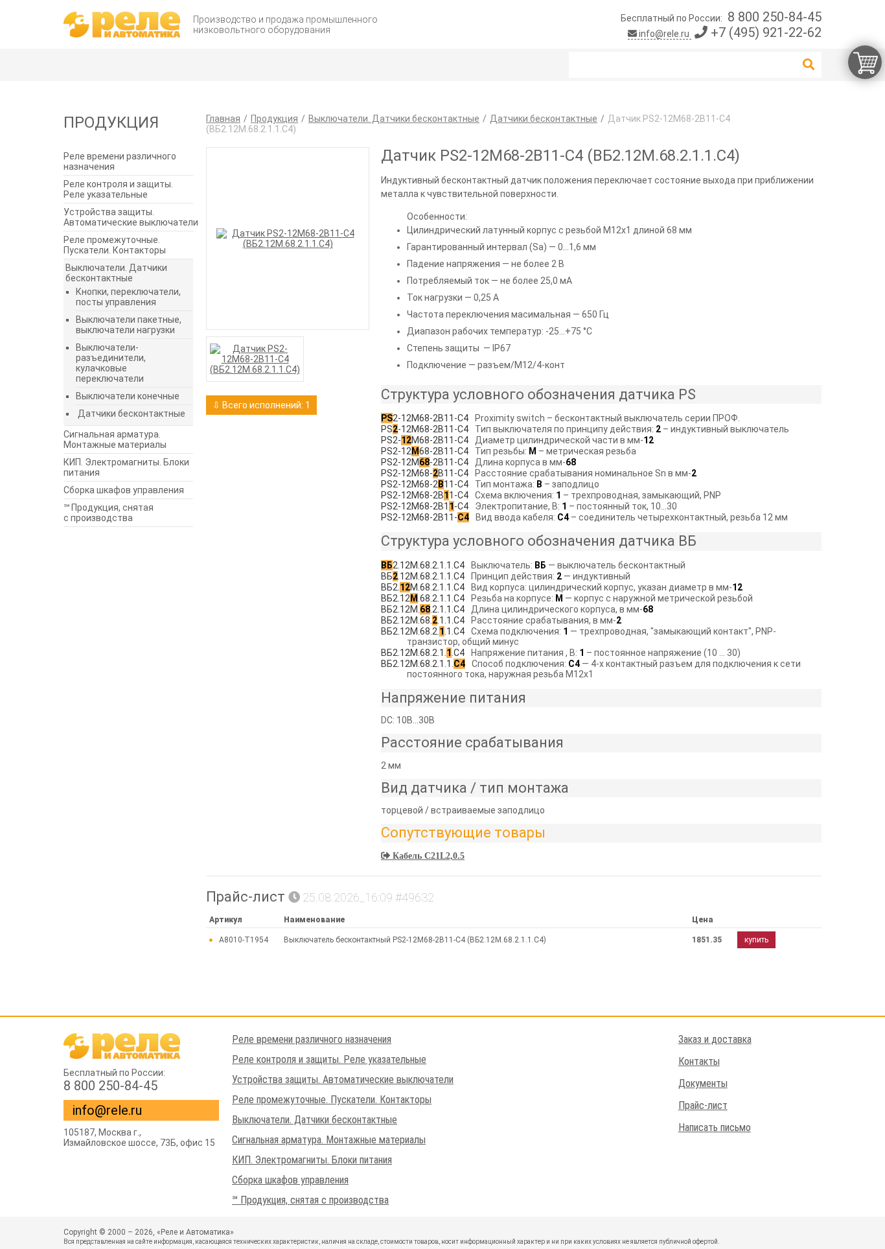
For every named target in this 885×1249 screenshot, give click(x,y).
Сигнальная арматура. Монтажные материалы (115, 439)
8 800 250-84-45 (775, 17)
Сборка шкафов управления (123, 490)
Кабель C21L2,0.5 (427, 855)
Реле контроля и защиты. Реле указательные (118, 189)
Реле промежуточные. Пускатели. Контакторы (114, 245)
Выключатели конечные (127, 396)
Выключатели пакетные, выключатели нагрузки (128, 324)
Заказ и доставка (715, 1039)
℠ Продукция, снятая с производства (108, 512)
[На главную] (121, 25)
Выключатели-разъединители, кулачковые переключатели (111, 363)
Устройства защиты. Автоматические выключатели (130, 217)
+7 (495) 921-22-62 (764, 32)
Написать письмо (714, 1127)
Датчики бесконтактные (131, 413)
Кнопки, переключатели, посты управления (128, 296)
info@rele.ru (664, 34)
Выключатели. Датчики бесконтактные (116, 273)
